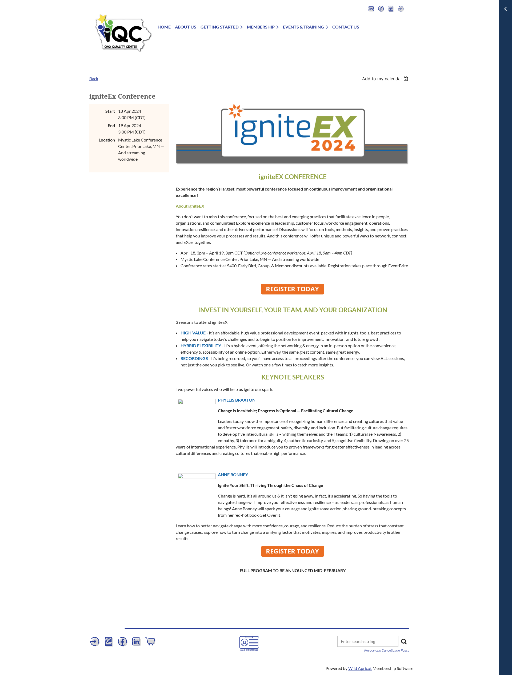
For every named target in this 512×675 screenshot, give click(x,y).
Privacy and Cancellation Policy (386, 650)
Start (110, 111)
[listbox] (385, 78)
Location (107, 139)
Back (93, 78)
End (111, 125)
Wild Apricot (360, 668)
